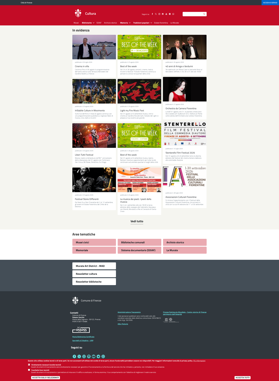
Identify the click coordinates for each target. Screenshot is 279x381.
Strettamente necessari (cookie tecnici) (46, 364)
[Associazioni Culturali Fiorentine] (185, 178)
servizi (270, 2)
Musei (76, 22)
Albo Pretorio (123, 324)
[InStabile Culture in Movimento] (94, 91)
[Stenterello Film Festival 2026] (185, 133)
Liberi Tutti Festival (84, 154)
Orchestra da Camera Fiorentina (181, 108)
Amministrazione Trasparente (129, 312)
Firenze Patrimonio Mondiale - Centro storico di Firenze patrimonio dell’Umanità (184, 313)
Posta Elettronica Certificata (83, 336)
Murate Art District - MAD (90, 266)
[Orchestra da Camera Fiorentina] (185, 89)
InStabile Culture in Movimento (90, 110)
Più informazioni (199, 361)
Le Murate (174, 22)
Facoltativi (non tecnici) (40, 370)
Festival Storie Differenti (87, 199)
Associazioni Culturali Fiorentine (181, 197)
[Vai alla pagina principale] (78, 13)
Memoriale (82, 250)
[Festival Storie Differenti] (94, 180)
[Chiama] (81, 330)
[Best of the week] (139, 47)
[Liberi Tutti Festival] (94, 135)
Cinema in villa (82, 66)
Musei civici (82, 242)
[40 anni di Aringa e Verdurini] (185, 47)
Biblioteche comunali (133, 242)
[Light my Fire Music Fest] (139, 91)
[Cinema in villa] (94, 47)
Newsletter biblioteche (88, 282)
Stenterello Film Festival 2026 (180, 152)
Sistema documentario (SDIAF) (138, 250)
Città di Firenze (26, 2)
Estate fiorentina (161, 22)
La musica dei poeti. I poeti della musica (135, 200)
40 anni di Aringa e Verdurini (179, 66)
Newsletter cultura (86, 274)
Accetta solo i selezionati (45, 378)
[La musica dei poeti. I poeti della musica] (139, 180)
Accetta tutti (242, 378)
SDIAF (98, 22)
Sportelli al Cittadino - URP (82, 340)
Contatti (74, 312)
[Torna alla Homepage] (75, 300)
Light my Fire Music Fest (132, 110)
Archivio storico (110, 22)
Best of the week (128, 66)
